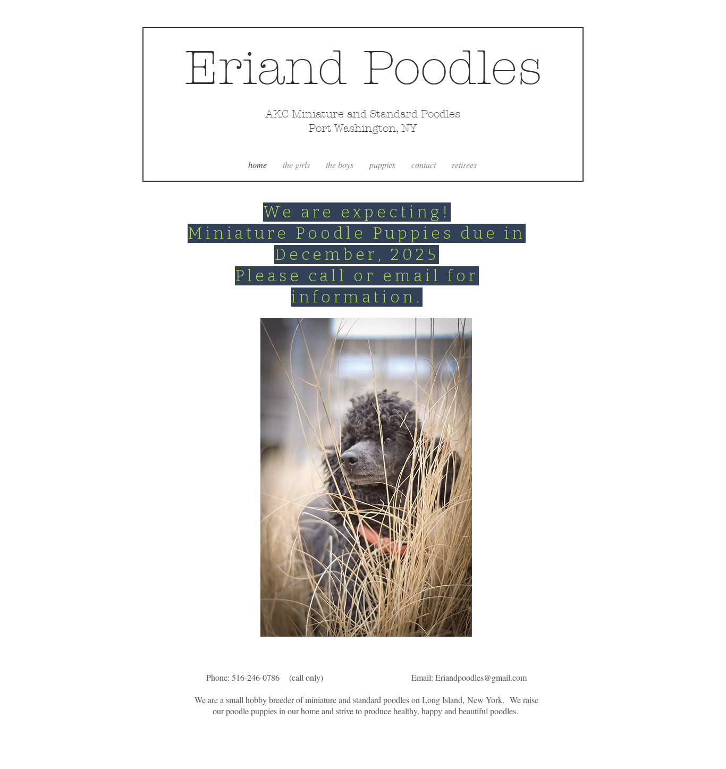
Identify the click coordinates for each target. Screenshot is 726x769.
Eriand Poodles (363, 68)
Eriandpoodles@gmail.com (481, 677)
